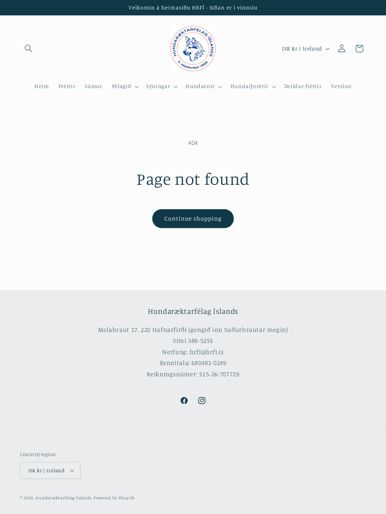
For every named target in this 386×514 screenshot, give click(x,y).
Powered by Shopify (114, 497)
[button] (28, 48)
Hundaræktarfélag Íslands (63, 497)
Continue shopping (193, 218)
